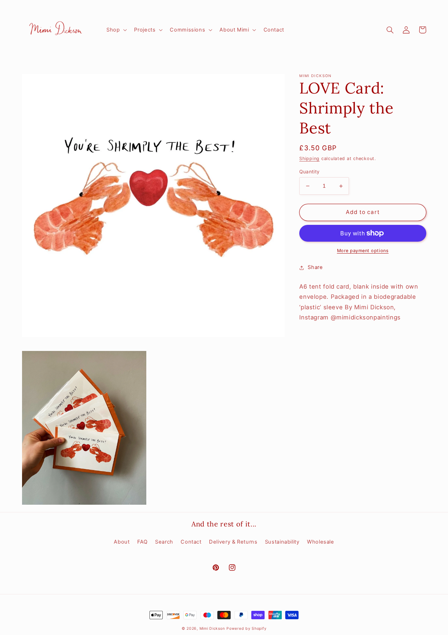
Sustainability (282, 542)
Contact (191, 542)
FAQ (142, 542)
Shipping (309, 158)
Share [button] (315, 267)
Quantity (309, 171)
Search (164, 542)
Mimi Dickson (212, 628)
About (122, 542)
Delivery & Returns (233, 542)
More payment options (363, 250)
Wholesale (320, 542)
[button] (116, 29)
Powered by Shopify (246, 628)
